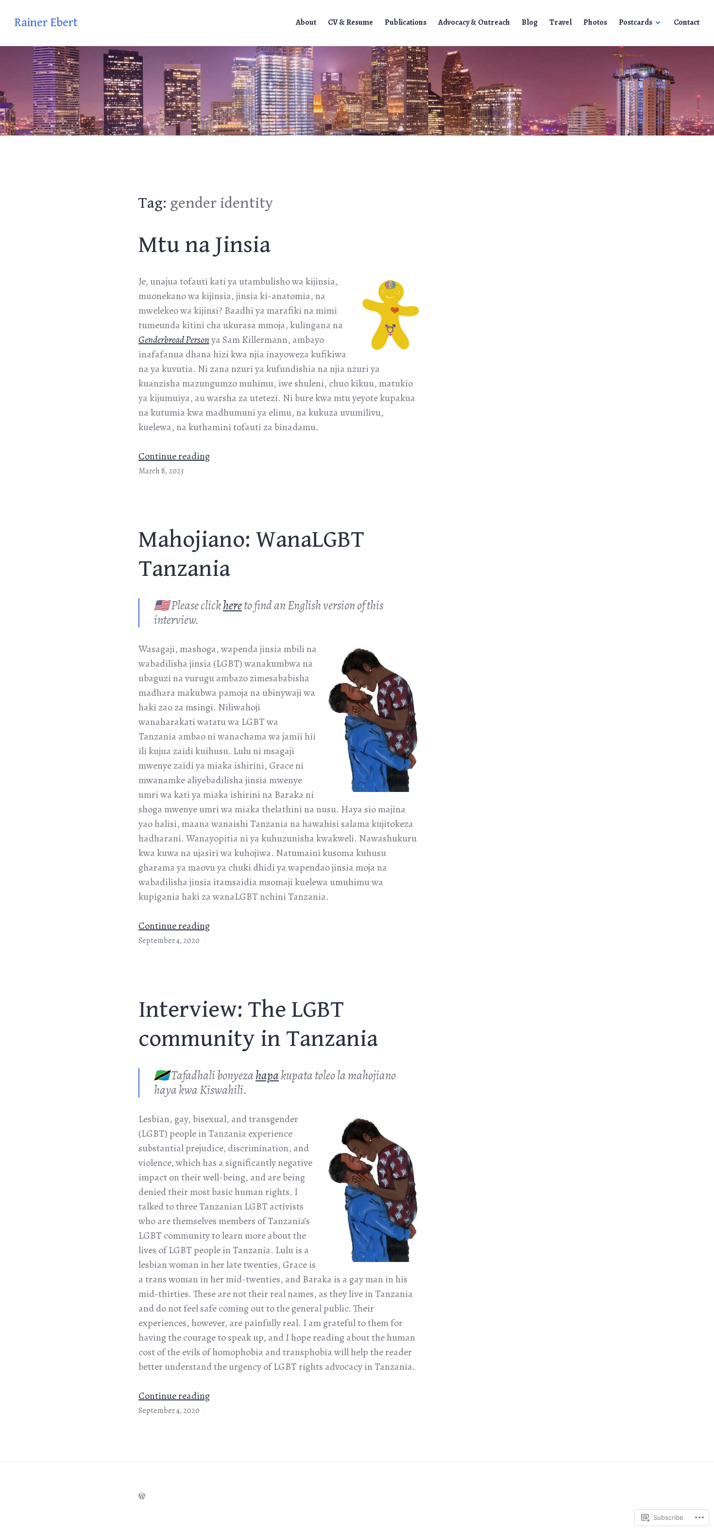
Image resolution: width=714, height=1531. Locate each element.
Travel (560, 22)
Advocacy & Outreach (474, 22)
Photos (595, 22)
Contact (686, 22)
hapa (267, 1075)
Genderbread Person (173, 339)
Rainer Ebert (46, 23)
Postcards (635, 22)
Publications (405, 22)
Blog (530, 22)
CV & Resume (350, 22)
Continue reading (174, 456)
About (306, 22)
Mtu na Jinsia (204, 245)
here (232, 605)
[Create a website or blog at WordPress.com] (141, 1496)
